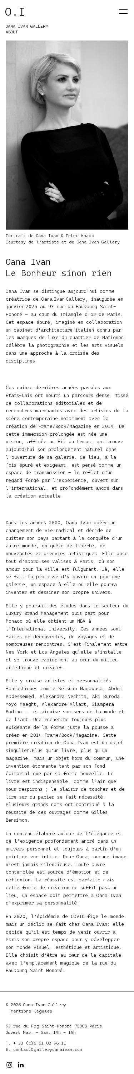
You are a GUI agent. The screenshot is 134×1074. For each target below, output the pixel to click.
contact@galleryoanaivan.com (47, 1049)
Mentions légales (31, 1011)
